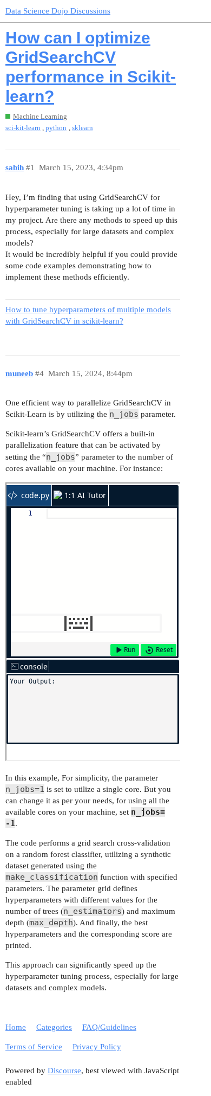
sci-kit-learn (23, 128)
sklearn (82, 128)
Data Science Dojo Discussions (57, 11)
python (56, 128)
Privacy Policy (96, 1046)
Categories (54, 1027)
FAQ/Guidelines (109, 1027)
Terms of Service (33, 1046)
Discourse (64, 1070)
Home (15, 1027)
